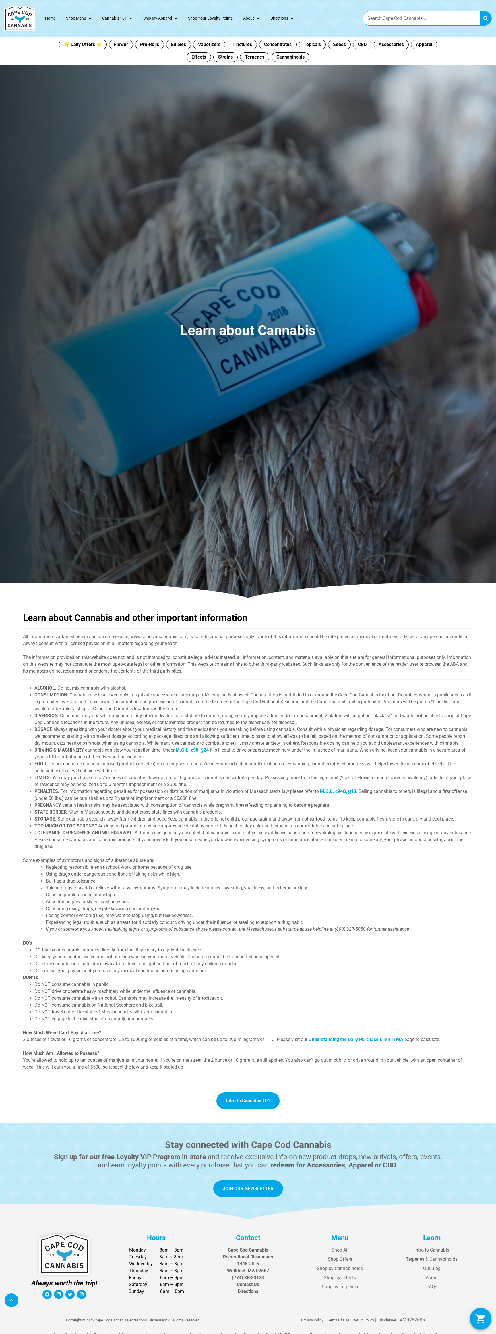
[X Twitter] (70, 1294)
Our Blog (432, 1268)
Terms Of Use (338, 1320)
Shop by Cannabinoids (340, 1268)
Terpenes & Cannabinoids (432, 1259)
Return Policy (363, 1320)
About (248, 18)
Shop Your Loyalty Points (210, 18)
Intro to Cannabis (431, 1250)
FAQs (432, 1286)
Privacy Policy (312, 1320)
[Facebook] (47, 1294)
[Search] (485, 18)
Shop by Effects (340, 1277)
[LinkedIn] (58, 1294)
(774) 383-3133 (248, 1277)
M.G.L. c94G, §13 (338, 791)
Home (50, 18)
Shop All (340, 1250)
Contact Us (248, 1284)
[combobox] (421, 18)
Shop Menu (76, 18)
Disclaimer (387, 1320)
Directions (279, 18)
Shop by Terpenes (340, 1286)
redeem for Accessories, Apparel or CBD (333, 1165)
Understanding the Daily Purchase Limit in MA (356, 1039)
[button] (480, 1318)
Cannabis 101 (114, 18)
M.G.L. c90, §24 (192, 750)
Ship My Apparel (157, 18)
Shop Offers (340, 1259)
